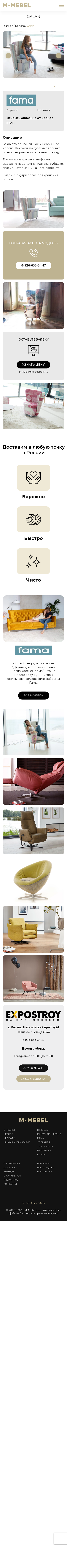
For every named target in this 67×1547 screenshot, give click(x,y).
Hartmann (44, 1150)
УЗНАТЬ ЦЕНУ (33, 364)
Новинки (43, 1163)
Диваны (9, 1130)
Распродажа (45, 1167)
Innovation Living (49, 1134)
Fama (40, 1138)
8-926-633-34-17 (33, 265)
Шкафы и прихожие (17, 1142)
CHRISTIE (13, 721)
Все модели (34, 695)
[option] (33, 54)
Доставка (10, 1167)
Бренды (9, 1171)
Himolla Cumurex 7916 (25, 918)
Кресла (20, 26)
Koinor (42, 1154)
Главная (8, 26)
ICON (10, 869)
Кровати (9, 1138)
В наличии (44, 1171)
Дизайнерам (12, 1175)
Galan (30, 26)
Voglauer (43, 1142)
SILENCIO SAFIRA (19, 770)
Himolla (42, 1130)
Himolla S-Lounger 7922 (27, 820)
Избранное (11, 1180)
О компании (12, 1163)
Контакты (10, 1184)
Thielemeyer (45, 1146)
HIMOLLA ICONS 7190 (22, 968)
